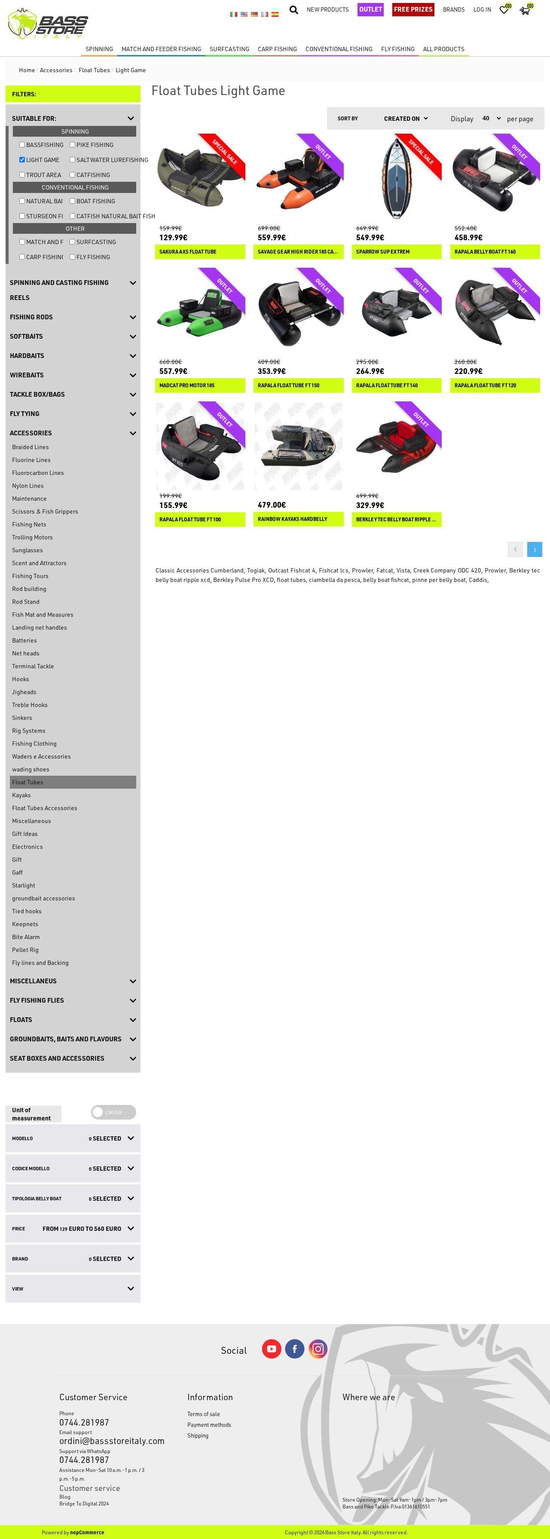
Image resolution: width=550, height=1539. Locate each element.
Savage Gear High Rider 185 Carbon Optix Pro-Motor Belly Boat (298, 252)
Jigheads (24, 692)
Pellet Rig (25, 949)
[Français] (265, 14)
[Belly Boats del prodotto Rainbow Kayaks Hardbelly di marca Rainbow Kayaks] (298, 446)
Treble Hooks (30, 705)
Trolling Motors (32, 537)
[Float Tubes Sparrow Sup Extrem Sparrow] (397, 179)
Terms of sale (203, 1413)
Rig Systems (29, 730)
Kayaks (21, 795)
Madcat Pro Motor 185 (186, 385)
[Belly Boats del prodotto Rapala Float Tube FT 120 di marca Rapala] (495, 313)
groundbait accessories (43, 898)
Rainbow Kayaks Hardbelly (292, 519)
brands (454, 9)
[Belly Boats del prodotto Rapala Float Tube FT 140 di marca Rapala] (397, 313)
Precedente (515, 549)
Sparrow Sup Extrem (382, 252)
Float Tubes (27, 782)
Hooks (20, 679)
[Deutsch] (254, 14)
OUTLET (370, 9)
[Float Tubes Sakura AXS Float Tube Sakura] (200, 179)
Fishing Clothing (34, 743)
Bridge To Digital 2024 (84, 1503)
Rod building (29, 588)
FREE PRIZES (413, 9)
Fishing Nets (29, 524)
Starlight (23, 885)
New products (328, 9)
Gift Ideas (25, 833)
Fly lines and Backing (40, 962)
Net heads (26, 653)
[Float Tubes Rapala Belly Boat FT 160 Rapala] (495, 179)
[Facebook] (295, 1356)
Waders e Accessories (41, 756)
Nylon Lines (28, 485)
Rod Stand (26, 601)
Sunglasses (27, 550)
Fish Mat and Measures (42, 614)
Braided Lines (30, 447)
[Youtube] (271, 1356)
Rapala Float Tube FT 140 (387, 385)
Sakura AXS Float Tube (188, 252)
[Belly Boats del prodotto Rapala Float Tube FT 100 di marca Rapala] (200, 446)
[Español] (275, 14)
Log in (482, 9)
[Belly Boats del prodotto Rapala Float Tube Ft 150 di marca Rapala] (298, 313)
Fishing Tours (30, 576)
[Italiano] (234, 14)
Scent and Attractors (39, 563)
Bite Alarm (26, 937)
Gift (17, 859)
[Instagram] (318, 1356)
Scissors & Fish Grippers (45, 511)
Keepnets (25, 924)
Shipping (197, 1435)
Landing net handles (39, 627)
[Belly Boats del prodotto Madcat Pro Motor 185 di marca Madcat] (200, 313)
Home (27, 70)
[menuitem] (106, 1496)
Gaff (17, 872)
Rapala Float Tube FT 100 (190, 520)
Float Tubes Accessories (44, 808)
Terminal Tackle (33, 666)
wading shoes (30, 769)
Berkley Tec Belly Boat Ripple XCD (397, 520)
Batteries (24, 640)
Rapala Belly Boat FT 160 (485, 252)
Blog (64, 1496)
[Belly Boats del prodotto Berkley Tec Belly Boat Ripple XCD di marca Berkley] (397, 446)
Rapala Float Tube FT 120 (485, 385)
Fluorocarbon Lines (38, 472)
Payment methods (209, 1424)
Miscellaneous (31, 821)
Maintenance (29, 498)
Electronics (27, 846)
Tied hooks (27, 911)
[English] (244, 14)
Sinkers (22, 717)
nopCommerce (87, 1532)
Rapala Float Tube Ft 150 (288, 385)
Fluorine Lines (31, 460)
